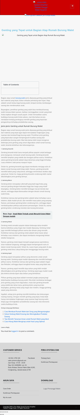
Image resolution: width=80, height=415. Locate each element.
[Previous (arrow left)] (1, 414)
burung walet (20, 98)
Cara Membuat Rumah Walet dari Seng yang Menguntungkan (27, 311)
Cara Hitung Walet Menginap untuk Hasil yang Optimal (24, 321)
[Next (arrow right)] (3, 414)
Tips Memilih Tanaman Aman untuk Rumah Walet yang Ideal (26, 319)
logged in (15, 331)
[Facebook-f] (76, 407)
